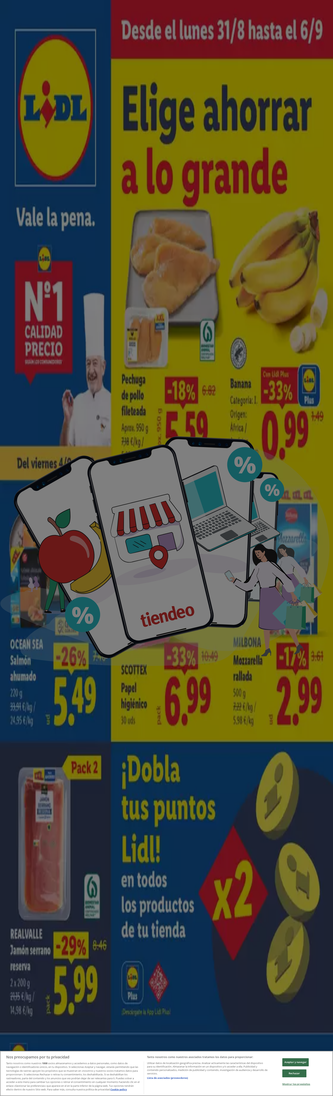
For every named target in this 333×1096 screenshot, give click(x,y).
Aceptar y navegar (295, 1062)
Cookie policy (118, 1089)
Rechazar (294, 1073)
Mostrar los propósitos (296, 1084)
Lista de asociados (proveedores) (167, 1078)
